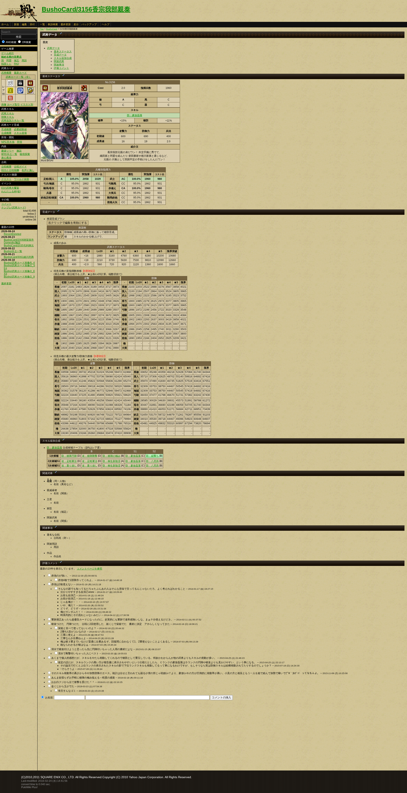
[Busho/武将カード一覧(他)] (10, 100)
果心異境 (6, 157)
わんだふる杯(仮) (11, 191)
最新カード (20, 72)
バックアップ (89, 24)
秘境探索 (25, 154)
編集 (24, 24)
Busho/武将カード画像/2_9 (19, 276)
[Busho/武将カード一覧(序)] (20, 92)
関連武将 (59, 61)
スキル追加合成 (63, 58)
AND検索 (11, 42)
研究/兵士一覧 (9, 154)
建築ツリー (7, 150)
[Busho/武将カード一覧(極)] (20, 85)
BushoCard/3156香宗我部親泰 (86, 9)
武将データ (53, 48)
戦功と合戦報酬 (10, 170)
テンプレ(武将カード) (13, 207)
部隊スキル (7, 117)
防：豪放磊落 (134, 115)
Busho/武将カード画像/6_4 (19, 262)
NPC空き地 (7, 141)
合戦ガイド (20, 166)
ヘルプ (105, 24)
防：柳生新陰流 (111, 461)
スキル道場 (20, 132)
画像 (3, 104)
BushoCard (51, 29)
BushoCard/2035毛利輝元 (19, 245)
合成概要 (6, 132)
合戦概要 (6, 166)
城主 (16, 60)
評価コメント (61, 68)
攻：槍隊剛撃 (89, 455)
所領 (19, 141)
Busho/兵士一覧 (13, 251)
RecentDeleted (12, 234)
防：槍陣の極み (111, 455)
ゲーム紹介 (7, 53)
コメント (6, 203)
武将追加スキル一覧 (12, 120)
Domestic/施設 (12, 242)
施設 (19, 150)
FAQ (16, 63)
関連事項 (59, 64)
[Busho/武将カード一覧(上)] (10, 92)
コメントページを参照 (89, 568)
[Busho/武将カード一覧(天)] (10, 85)
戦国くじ (6, 63)
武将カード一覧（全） (18, 76)
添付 (32, 24)
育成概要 (6, 129)
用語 (24, 60)
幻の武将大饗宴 (10, 187)
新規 (16, 24)
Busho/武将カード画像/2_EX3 (19, 272)
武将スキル (7, 113)
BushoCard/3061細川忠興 (19, 256)
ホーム (5, 24)
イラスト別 (26, 104)
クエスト (6, 179)
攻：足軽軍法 (69, 461)
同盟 (8, 60)
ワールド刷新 (21, 179)
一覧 (42, 24)
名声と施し (28, 170)
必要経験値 (20, 129)
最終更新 (66, 24)
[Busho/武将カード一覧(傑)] (30, 92)
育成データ (60, 54)
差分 (76, 24)
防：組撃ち (152, 455)
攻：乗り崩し (69, 465)
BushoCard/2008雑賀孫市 (19, 239)
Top (42, 29)
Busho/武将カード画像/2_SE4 (19, 267)
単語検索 (53, 24)
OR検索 (26, 42)
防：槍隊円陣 (69, 455)
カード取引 (13, 104)
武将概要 (6, 72)
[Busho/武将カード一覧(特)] (30, 85)
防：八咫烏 (152, 461)
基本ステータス (63, 51)
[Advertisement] (75, 734)
